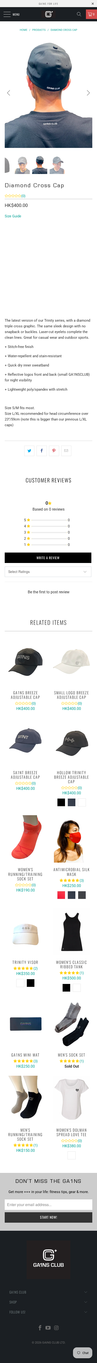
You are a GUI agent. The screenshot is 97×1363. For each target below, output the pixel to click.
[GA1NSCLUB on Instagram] (56, 1328)
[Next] (88, 93)
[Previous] (9, 93)
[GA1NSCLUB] (48, 14)
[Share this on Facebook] (41, 451)
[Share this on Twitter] (29, 451)
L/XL (23, 232)
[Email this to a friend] (66, 451)
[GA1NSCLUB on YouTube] (48, 1328)
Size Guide (13, 216)
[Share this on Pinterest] (54, 451)
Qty (8, 266)
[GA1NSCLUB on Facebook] (40, 1328)
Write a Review (48, 557)
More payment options (48, 314)
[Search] (81, 14)
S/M (10, 232)
